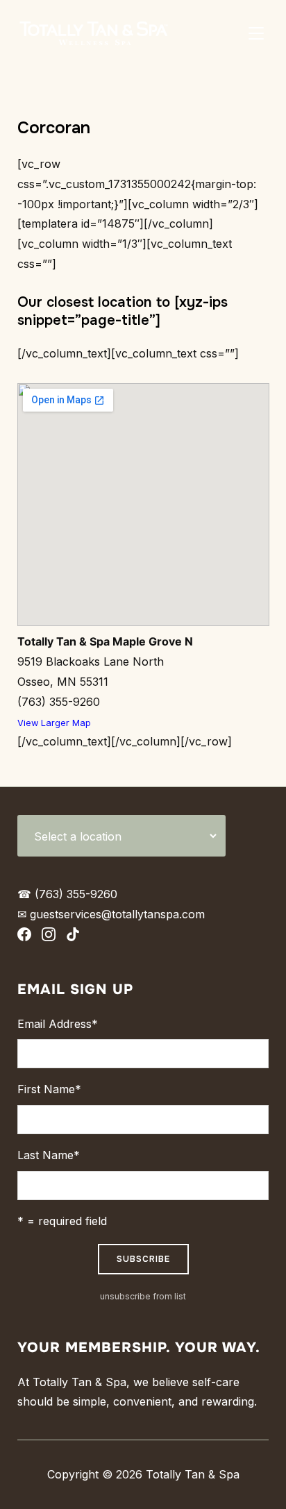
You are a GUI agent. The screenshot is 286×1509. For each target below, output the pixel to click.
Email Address (57, 1024)
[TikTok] (73, 937)
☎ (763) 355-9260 (67, 894)
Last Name (48, 1155)
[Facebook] (24, 937)
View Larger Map (54, 723)
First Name (49, 1089)
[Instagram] (49, 937)
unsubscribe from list (143, 1296)
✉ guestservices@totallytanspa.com (111, 914)
